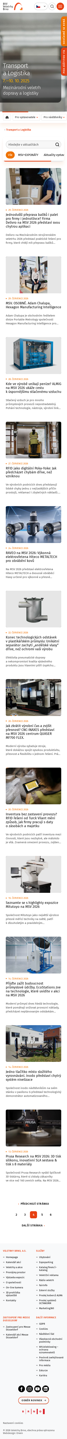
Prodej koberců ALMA (50, 1295)
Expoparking (46, 1262)
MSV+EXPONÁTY (28, 155)
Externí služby (47, 1290)
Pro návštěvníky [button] (53, 117)
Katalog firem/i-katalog (48, 1268)
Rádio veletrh (46, 1280)
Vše (10, 155)
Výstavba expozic (15, 1277)
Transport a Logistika (18, 129)
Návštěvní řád (46, 1333)
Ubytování (44, 1257)
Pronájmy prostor (15, 1272)
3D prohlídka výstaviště (13, 1294)
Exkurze (43, 1370)
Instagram (29, 1388)
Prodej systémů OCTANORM (47, 1302)
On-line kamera (14, 1287)
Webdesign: (9, 1433)
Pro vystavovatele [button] (25, 117)
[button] (41, 6)
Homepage (12, 1257)
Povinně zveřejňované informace (51, 1359)
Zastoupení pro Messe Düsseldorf (18, 1328)
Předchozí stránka (35, 1203)
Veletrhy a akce (14, 1267)
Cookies (43, 1328)
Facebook (21, 1388)
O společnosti (13, 1282)
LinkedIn (45, 1388)
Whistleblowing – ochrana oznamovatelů (48, 1349)
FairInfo (43, 1285)
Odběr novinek (32, 1400)
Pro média (44, 1365)
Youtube (37, 1388)
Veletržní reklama (48, 1275)
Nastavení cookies (13, 1423)
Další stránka (32, 1225)
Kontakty (11, 1300)
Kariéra (43, 1375)
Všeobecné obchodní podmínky (50, 1340)
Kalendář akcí (13, 1262)
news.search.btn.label (57, 144)
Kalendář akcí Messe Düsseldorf (17, 1336)
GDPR (42, 1323)
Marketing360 (46, 1308)
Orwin (19, 1433)
